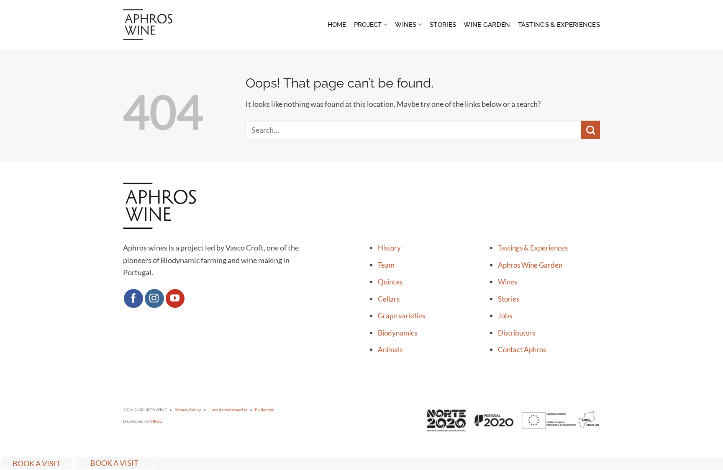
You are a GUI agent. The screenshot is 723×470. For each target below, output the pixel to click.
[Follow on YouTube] (175, 298)
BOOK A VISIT (37, 462)
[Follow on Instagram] (154, 298)
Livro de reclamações (227, 409)
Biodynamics (397, 333)
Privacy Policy (187, 409)
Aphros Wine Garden (530, 265)
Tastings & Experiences (559, 24)
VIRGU (156, 421)
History (389, 248)
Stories (443, 24)
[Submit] (590, 130)
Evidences (264, 409)
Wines (405, 24)
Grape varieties (401, 316)
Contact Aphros (522, 350)
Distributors (516, 333)
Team (386, 265)
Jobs (505, 316)
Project (368, 24)
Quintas (390, 282)
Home (337, 24)
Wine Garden (487, 24)
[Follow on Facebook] (133, 298)
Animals (390, 350)
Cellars (389, 299)
